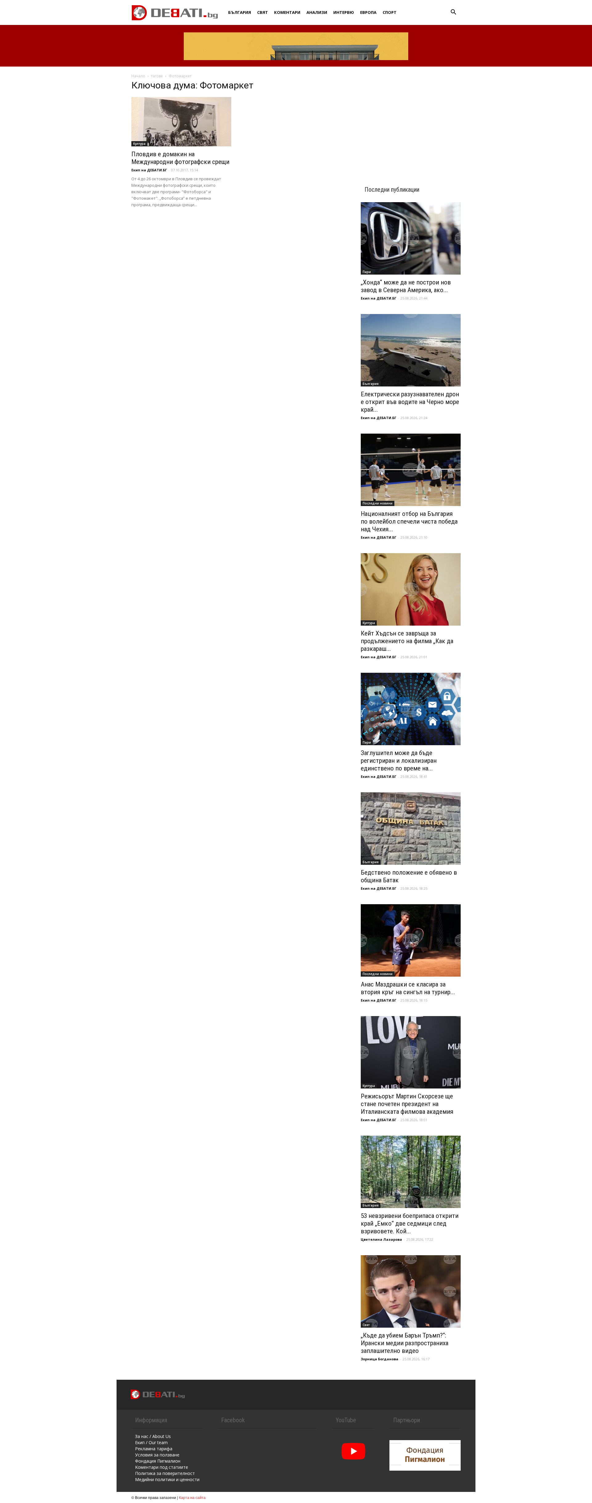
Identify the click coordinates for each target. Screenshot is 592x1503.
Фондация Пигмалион (157, 1461)
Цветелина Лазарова (381, 1239)
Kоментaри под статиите (161, 1467)
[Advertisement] (411, 120)
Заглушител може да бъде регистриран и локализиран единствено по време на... (399, 760)
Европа (368, 12)
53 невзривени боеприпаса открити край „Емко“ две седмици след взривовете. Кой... (409, 1223)
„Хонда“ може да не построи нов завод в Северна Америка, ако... (406, 286)
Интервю (343, 12)
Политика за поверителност (165, 1473)
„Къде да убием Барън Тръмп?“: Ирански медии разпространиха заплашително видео (404, 1343)
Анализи (316, 12)
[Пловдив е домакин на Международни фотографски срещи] (181, 121)
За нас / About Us (153, 1436)
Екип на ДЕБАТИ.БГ (149, 170)
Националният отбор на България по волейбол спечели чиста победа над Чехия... (409, 521)
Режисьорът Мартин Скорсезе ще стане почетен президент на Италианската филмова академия (407, 1104)
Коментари (287, 12)
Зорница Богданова (379, 1359)
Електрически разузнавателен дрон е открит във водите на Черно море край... (410, 401)
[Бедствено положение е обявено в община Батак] (411, 828)
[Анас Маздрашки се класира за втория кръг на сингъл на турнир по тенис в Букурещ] (411, 940)
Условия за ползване (157, 1455)
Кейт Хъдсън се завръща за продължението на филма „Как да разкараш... (407, 641)
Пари (367, 272)
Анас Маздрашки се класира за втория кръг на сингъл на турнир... (408, 988)
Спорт (390, 12)
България (239, 12)
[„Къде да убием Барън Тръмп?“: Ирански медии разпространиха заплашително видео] (411, 1291)
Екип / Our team (151, 1442)
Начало (138, 76)
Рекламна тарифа (153, 1449)
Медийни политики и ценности (167, 1479)
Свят (262, 12)
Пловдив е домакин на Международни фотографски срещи (180, 157)
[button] (453, 13)
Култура (139, 143)
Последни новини (378, 503)
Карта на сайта (192, 1497)
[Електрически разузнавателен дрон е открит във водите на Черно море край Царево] (411, 350)
